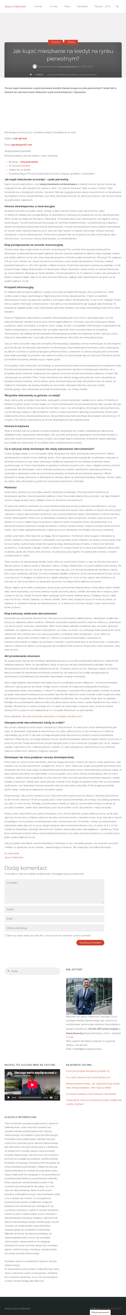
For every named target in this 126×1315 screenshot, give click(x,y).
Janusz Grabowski (15, 6)
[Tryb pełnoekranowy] (56, 1097)
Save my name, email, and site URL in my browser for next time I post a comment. (49, 935)
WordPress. (116, 1308)
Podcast (55, 42)
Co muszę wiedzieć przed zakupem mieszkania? (91, 1094)
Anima (103, 1308)
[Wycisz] (51, 1097)
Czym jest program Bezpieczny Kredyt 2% (88, 1071)
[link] (117, 6)
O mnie (70, 1037)
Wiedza (71, 42)
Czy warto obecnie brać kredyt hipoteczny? (88, 1077)
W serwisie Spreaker (20, 166)
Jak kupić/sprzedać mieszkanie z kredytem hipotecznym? (52, 716)
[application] (32, 1085)
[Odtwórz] (8, 1097)
